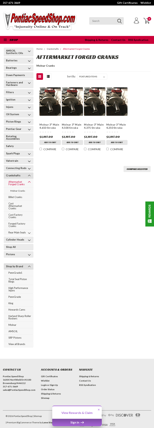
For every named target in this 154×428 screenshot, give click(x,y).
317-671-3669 (11, 2)
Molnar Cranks (17, 190)
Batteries (11, 60)
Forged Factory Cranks (16, 225)
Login (44, 385)
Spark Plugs (13, 153)
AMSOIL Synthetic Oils (14, 52)
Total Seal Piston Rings (17, 280)
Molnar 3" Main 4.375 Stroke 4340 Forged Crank (94, 126)
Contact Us (118, 39)
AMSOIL (13, 331)
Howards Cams (16, 309)
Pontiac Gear (13, 128)
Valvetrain (12, 160)
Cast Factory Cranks (15, 216)
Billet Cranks (15, 197)
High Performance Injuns (18, 289)
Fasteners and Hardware (14, 83)
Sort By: (71, 76)
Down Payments (15, 75)
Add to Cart (50, 142)
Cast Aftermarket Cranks (15, 206)
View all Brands (16, 344)
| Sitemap (37, 416)
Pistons (10, 254)
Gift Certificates (127, 2)
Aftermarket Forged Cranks (16, 183)
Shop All (11, 246)
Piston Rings (13, 121)
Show (149, 214)
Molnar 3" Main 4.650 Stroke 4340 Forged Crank (49, 126)
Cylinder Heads (15, 239)
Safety (10, 146)
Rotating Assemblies (13, 137)
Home (39, 49)
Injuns (9, 106)
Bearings (11, 67)
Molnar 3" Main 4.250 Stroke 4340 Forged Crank (116, 126)
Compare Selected (137, 169)
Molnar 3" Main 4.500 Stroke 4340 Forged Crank (72, 126)
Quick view (50, 101)
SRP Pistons (14, 337)
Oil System (12, 114)
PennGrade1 (15, 272)
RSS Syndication (138, 39)
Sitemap (45, 398)
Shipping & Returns (96, 39)
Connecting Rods (16, 168)
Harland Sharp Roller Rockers (19, 317)
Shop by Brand (14, 266)
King (10, 303)
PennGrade (14, 296)
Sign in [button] (75, 422)
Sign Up (54, 385)
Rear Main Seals (17, 232)
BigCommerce (24, 422)
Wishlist (145, 2)
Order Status (47, 389)
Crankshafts (13, 175)
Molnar (12, 324)
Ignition (10, 99)
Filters (10, 92)
